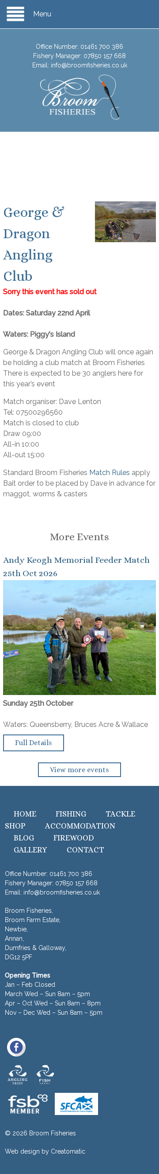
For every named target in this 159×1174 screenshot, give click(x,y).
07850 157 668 (104, 55)
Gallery (30, 849)
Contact (85, 849)
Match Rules (109, 472)
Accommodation (80, 825)
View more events (79, 770)
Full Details (33, 742)
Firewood (73, 837)
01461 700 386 (101, 46)
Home (25, 813)
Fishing (71, 813)
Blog (24, 837)
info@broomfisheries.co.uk (89, 65)
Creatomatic (68, 1151)
